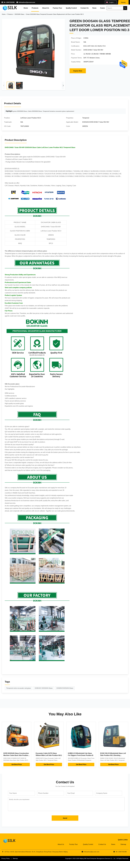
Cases (102, 8)
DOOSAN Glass (19, 14)
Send (65, 818)
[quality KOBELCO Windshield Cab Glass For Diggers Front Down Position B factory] (81, 736)
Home (26, 8)
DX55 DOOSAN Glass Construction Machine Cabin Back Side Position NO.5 (16, 755)
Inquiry (123, 2)
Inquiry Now (77, 71)
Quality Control (71, 8)
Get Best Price (17, 764)
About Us (45, 8)
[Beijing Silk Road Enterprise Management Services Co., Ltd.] (10, 8)
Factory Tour (57, 8)
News (94, 8)
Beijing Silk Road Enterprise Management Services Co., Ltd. (98, 858)
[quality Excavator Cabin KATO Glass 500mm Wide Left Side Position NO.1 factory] (48, 736)
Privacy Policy (5, 858)
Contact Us (85, 8)
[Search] (125, 8)
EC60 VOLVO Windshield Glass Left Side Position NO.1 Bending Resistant (113, 755)
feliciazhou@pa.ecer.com (27, 2)
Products (35, 8)
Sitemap (123, 844)
